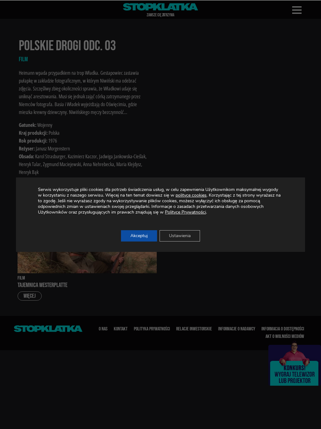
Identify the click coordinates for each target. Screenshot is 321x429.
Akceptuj (139, 236)
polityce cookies (191, 195)
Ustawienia (180, 236)
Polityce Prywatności (185, 212)
